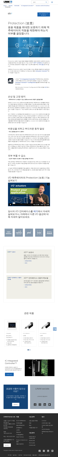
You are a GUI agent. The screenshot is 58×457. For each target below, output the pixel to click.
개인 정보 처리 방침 (27, 455)
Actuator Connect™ (42, 71)
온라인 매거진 (28, 260)
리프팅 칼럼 (19, 423)
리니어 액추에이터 (21, 420)
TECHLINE (32, 443)
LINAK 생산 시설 (46, 423)
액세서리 (18, 432)
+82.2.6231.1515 (8, 433)
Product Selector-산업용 (21, 440)
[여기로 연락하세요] (55, 329)
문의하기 (16, 404)
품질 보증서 (35, 455)
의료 (30, 423)
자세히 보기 (9, 374)
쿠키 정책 (9, 455)
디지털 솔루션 (19, 434)
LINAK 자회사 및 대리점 (47, 426)
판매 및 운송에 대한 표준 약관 (44, 455)
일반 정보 (15, 455)
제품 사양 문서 (20, 444)
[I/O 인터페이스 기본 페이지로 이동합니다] (10, 13)
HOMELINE (32, 445)
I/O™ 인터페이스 (38, 63)
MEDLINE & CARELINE (32, 437)
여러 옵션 (41, 64)
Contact (44, 420)
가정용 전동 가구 (33, 427)
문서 (26, 263)
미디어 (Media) (46, 429)
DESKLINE (32, 440)
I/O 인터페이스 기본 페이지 (43, 14)
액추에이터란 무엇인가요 (47, 432)
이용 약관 (20, 455)
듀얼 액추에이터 (20, 425)
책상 (30, 425)
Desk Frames (20, 437)
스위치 (18, 430)
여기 (46, 87)
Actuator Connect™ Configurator (25, 82)
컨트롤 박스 (19, 427)
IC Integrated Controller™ (28, 79)
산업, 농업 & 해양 (33, 420)
